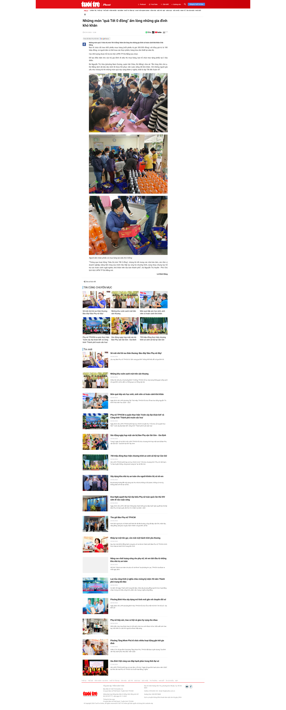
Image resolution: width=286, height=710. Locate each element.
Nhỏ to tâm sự (129, 10)
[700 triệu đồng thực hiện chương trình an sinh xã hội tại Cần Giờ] (154, 325)
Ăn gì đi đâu (190, 10)
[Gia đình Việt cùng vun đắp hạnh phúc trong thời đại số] (95, 668)
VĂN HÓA (124, 680)
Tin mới (88, 349)
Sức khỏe (176, 10)
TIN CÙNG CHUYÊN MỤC (98, 287)
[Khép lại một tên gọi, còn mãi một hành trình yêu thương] (95, 545)
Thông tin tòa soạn (109, 699)
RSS (180, 697)
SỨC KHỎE (145, 680)
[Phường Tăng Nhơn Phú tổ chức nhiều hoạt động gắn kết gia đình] (95, 647)
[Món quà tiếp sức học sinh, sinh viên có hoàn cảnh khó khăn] (154, 299)
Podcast (143, 4)
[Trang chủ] (86, 11)
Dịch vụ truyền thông (150, 697)
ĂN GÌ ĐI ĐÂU (170, 680)
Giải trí (159, 10)
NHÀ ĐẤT (161, 680)
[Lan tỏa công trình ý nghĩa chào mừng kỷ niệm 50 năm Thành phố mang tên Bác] (95, 586)
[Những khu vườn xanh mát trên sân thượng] (125, 299)
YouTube (154, 4)
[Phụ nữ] (106, 4)
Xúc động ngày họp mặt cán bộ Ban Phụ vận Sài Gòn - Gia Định (123, 338)
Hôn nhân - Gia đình (116, 10)
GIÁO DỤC (137, 680)
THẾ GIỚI (90, 680)
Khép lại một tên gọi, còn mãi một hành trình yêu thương (135, 538)
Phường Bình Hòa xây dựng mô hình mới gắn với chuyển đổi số (138, 599)
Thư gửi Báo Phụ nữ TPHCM (123, 517)
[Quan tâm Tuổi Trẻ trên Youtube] (187, 686)
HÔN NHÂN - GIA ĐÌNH (101, 680)
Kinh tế (183, 10)
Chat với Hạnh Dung (142, 10)
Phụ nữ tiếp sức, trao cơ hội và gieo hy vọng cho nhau (134, 620)
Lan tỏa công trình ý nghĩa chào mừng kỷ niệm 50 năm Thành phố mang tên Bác (137, 580)
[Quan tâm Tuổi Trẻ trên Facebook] (191, 686)
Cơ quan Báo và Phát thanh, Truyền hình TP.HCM (118, 701)
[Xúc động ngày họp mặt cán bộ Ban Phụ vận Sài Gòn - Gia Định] (125, 325)
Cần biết (166, 4)
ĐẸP (176, 680)
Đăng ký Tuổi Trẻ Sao (196, 4)
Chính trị (93, 10)
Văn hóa (153, 10)
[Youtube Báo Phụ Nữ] (158, 32)
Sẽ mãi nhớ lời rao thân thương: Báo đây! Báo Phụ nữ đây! (95, 312)
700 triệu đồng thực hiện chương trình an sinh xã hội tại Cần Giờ (153, 338)
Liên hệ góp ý (174, 697)
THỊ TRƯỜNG (153, 680)
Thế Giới (105, 10)
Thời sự (99, 10)
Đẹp (164, 10)
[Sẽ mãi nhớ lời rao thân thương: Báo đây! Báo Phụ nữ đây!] (96, 299)
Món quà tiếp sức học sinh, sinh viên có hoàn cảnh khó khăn (152, 312)
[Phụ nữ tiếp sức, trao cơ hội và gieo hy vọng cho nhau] (95, 627)
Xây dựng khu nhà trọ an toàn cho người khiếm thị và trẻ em (136, 476)
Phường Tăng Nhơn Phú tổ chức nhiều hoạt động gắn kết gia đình (137, 641)
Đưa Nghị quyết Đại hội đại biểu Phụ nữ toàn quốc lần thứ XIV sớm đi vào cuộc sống (137, 498)
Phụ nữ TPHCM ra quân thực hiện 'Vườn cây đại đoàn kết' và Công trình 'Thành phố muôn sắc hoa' (96, 339)
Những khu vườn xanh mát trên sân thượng (123, 312)
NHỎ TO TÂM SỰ (114, 680)
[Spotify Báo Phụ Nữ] (148, 32)
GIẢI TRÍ (130, 680)
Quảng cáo (177, 4)
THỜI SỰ (83, 680)
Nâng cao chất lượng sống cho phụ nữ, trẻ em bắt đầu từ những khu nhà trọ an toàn (138, 559)
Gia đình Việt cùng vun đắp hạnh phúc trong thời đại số (134, 661)
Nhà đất (198, 10)
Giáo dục (169, 10)
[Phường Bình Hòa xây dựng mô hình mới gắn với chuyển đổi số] (95, 606)
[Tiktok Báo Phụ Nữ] (153, 32)
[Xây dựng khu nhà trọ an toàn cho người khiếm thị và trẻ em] (95, 483)
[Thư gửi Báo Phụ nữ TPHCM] (95, 524)
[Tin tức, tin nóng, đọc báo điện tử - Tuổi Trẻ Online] (90, 4)
